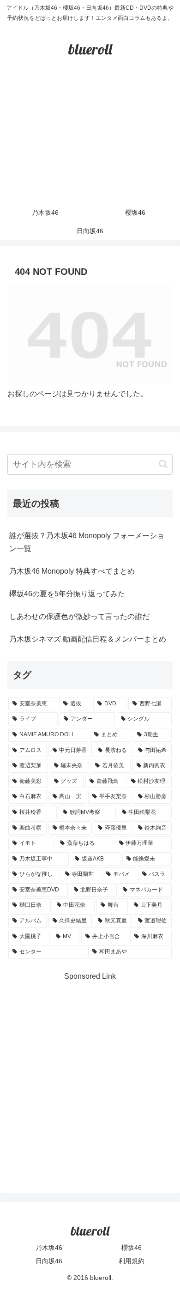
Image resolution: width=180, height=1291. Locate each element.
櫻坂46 (131, 1247)
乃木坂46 (49, 1247)
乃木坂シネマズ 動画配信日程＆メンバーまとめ (87, 639)
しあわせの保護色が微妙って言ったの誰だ (79, 616)
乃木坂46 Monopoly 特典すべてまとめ (72, 571)
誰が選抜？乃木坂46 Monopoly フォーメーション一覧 (86, 542)
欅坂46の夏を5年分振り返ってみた (67, 594)
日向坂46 (49, 1261)
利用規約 (131, 1261)
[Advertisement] (90, 140)
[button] (163, 464)
